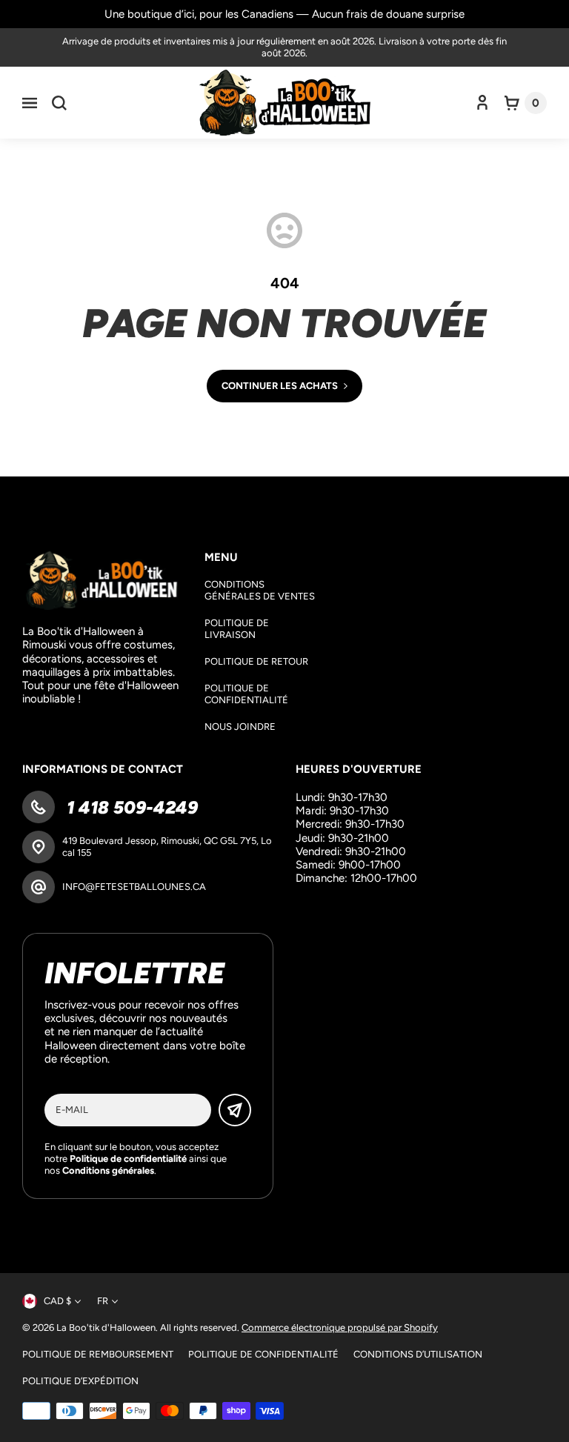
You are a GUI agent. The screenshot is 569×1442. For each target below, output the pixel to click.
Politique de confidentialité (246, 693)
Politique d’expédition (80, 1380)
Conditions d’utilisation (417, 1354)
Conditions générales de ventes (259, 590)
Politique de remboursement (97, 1354)
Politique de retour (256, 661)
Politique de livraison (236, 628)
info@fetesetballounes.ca (134, 886)
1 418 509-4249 (130, 807)
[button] (29, 103)
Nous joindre (240, 726)
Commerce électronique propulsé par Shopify (340, 1327)
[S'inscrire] (235, 1110)
